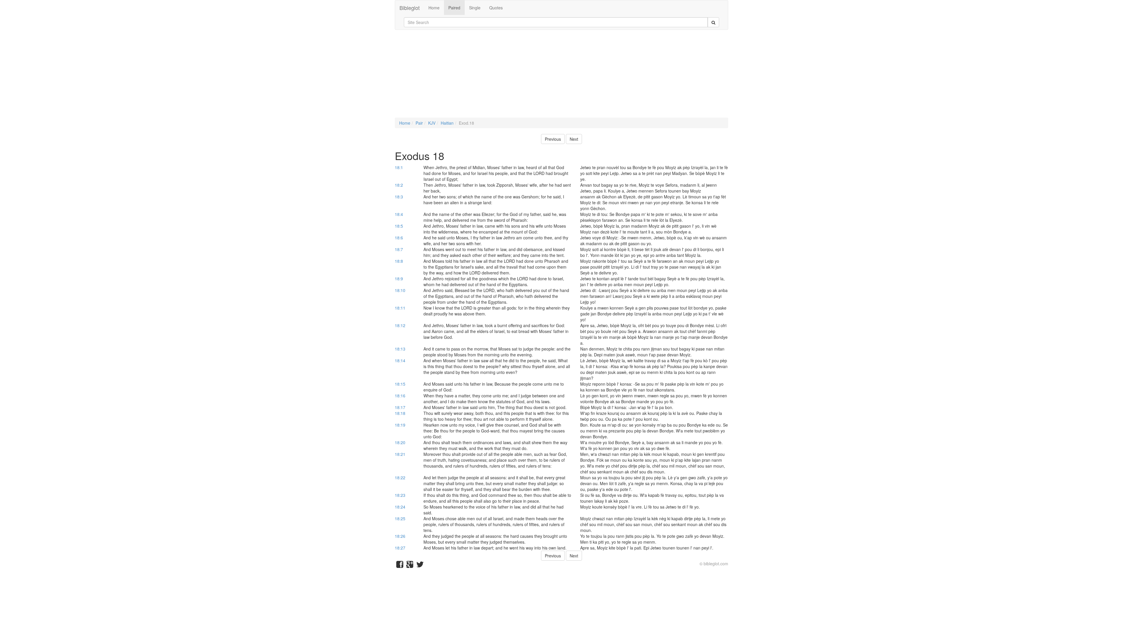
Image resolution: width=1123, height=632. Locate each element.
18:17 (400, 407)
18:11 (400, 308)
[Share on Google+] (409, 566)
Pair (419, 123)
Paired (454, 8)
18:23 (400, 495)
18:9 (399, 278)
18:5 (399, 226)
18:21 (400, 454)
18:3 (399, 197)
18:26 (400, 536)
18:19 (400, 425)
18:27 (400, 548)
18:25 (400, 518)
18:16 (400, 396)
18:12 (400, 325)
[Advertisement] (561, 77)
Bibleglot (409, 7)
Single (474, 8)
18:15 (400, 384)
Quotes (496, 8)
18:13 (400, 349)
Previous (553, 139)
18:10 (400, 290)
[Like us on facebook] (399, 566)
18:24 (400, 507)
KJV (431, 123)
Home (434, 8)
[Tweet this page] (420, 566)
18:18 (400, 413)
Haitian (447, 123)
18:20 (400, 442)
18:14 (400, 360)
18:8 (399, 261)
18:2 (399, 185)
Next (574, 139)
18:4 (399, 214)
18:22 (400, 477)
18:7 (399, 249)
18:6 (399, 238)
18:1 (399, 167)
